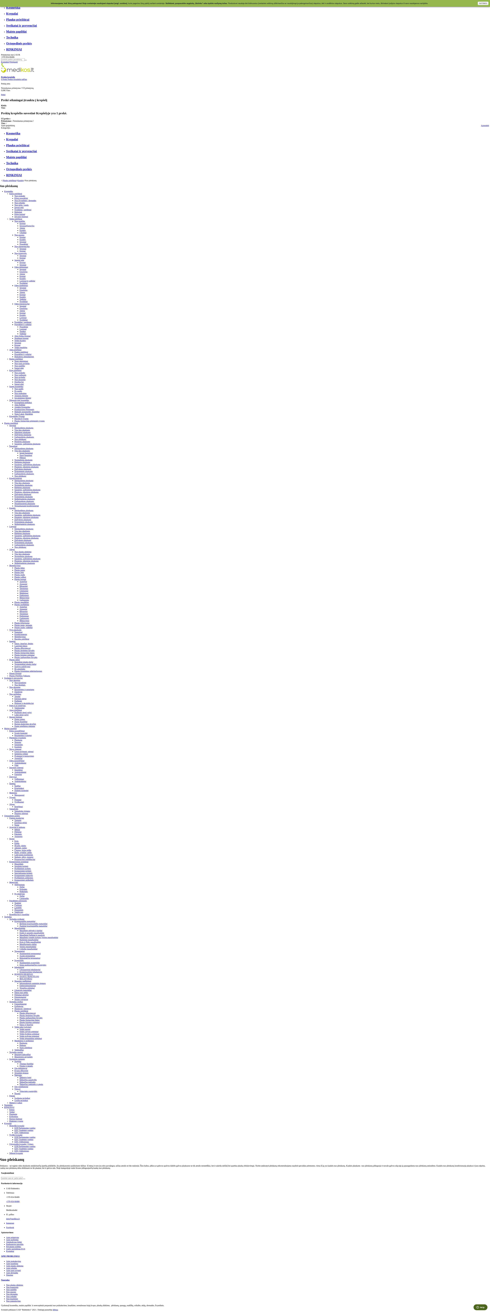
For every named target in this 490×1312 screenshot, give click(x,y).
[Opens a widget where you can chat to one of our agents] (480, 1307)
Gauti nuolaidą (275, 661)
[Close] (288, 625)
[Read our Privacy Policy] (287, 678)
